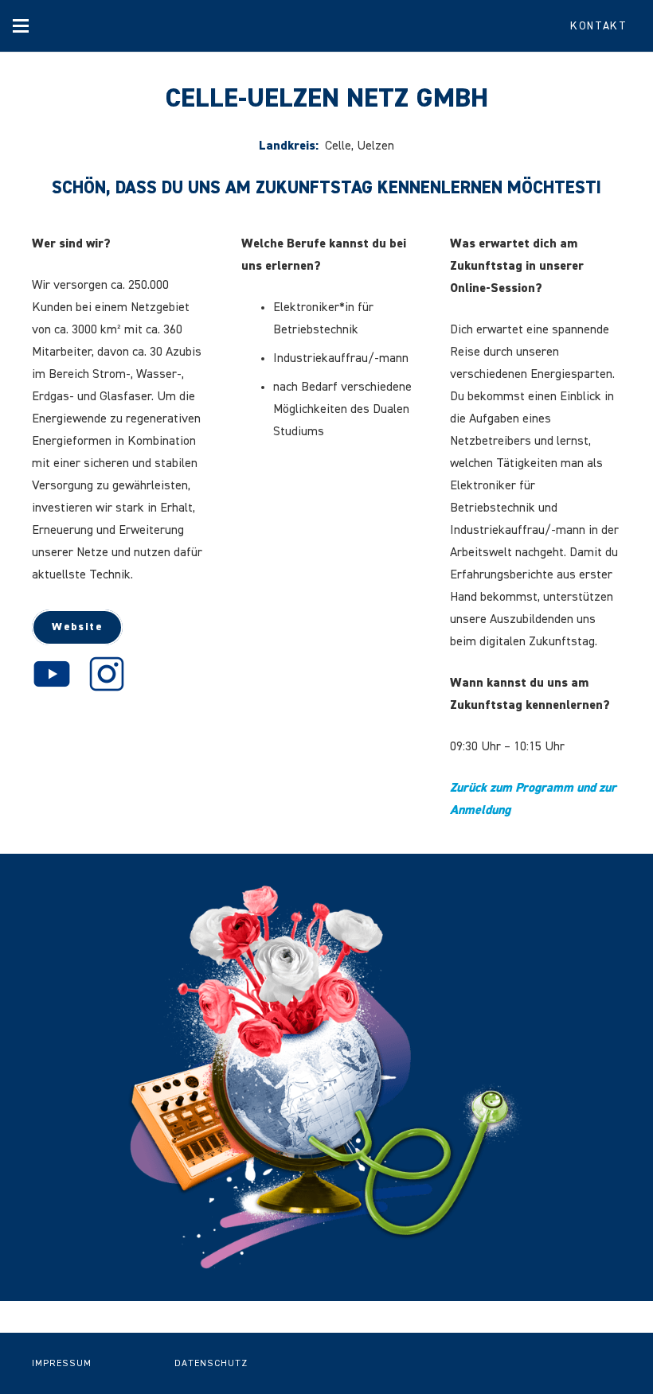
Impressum (62, 1364)
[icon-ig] (107, 674)
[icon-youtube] (52, 674)
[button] (20, 26)
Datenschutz (211, 1364)
